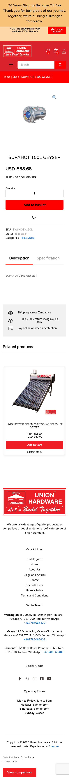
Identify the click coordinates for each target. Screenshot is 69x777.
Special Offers (34, 585)
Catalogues (35, 559)
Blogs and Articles (35, 575)
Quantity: (10, 188)
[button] (34, 445)
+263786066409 (34, 622)
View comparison (19, 772)
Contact (34, 580)
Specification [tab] (48, 258)
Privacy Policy (34, 590)
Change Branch (58, 30)
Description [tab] (19, 258)
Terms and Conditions (34, 595)
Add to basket (35, 205)
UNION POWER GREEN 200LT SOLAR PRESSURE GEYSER (34, 426)
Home (6, 77)
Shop (16, 77)
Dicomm (53, 746)
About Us (34, 569)
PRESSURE (28, 237)
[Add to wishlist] (34, 217)
